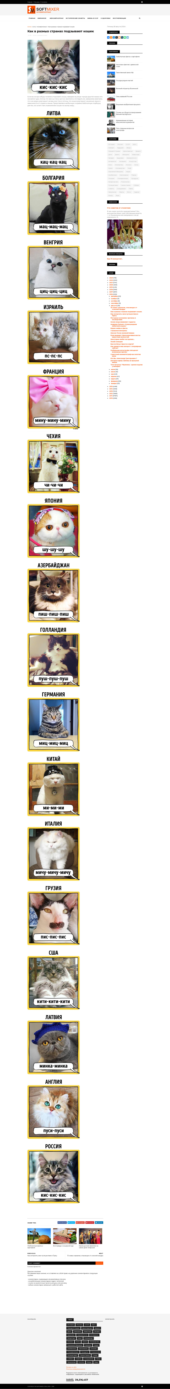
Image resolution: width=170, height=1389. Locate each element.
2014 (111, 389)
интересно (112, 161)
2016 (111, 294)
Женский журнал (56, 18)
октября (114, 301)
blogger (99, 1263)
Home (29, 26)
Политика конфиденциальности (75, 1369)
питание (111, 178)
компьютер (119, 165)
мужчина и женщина (116, 171)
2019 (111, 287)
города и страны (114, 151)
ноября (114, 299)
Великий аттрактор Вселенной (127, 88)
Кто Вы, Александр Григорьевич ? (124, 358)
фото (129, 192)
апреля (114, 376)
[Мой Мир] (114, 37)
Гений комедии (117, 342)
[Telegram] (127, 37)
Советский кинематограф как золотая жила (126, 355)
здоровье (120, 158)
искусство (133, 161)
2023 (111, 278)
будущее (120, 148)
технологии (112, 192)
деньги (138, 151)
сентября (115, 303)
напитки (88, 1345)
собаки (136, 185)
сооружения (121, 188)
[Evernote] (125, 37)
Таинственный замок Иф (124, 72)
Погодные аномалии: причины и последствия (123, 318)
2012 (111, 393)
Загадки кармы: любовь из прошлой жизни (125, 361)
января (114, 383)
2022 (111, 280)
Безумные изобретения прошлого (128, 104)
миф (129, 168)
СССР (128, 144)
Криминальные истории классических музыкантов (125, 121)
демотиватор (128, 151)
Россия (120, 144)
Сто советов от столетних (119, 208)
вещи (128, 148)
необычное (113, 175)
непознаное (124, 175)
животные (135, 154)
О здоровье (105, 18)
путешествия (113, 185)
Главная (29, 2)
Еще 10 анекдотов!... (115, 259)
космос (128, 165)
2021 (111, 282)
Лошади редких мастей (124, 80)
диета (117, 154)
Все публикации (119, 18)
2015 (111, 386)
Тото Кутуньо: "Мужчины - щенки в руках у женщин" (127, 365)
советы (111, 188)
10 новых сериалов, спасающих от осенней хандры (124, 308)
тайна (131, 188)
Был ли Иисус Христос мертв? (122, 344)
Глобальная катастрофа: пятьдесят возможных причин (124, 351)
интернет (122, 161)
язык (117, 195)
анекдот (111, 148)
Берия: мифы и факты (119, 328)
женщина (125, 154)
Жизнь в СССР (92, 18)
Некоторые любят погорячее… (123, 339)
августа (114, 305)
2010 (111, 398)
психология (125, 182)
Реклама (37, 2)
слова (95, 1355)
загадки (111, 158)
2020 (111, 285)
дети (110, 154)
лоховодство (120, 168)
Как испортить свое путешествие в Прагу (124, 315)
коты (34, 26)
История (111, 144)
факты (121, 192)
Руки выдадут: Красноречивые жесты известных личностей (125, 336)
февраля (114, 381)
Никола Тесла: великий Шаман (122, 333)
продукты (134, 178)
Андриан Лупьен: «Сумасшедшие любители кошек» (124, 325)
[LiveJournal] (122, 37)
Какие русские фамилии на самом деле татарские (88, 1247)
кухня (110, 168)
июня (113, 372)
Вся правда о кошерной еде (63, 1246)
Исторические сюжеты (75, 18)
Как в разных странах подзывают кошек (126, 312)
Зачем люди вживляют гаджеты (123, 322)
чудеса (136, 192)
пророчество (113, 182)
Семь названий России (124, 96)
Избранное (42, 18)
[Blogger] (119, 37)
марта (113, 379)
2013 (111, 391)
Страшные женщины (119, 331)
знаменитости (131, 158)
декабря (114, 296)
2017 (111, 292)
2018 (111, 289)
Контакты (44, 2)
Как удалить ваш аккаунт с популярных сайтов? (126, 347)
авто (134, 144)
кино (110, 165)
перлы (134, 175)
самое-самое (125, 185)
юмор (111, 195)
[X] (116, 37)
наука (128, 171)
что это (81, 1362)
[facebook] (142, 2)
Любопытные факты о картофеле (35, 1247)
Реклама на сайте (71, 1367)
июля (113, 369)
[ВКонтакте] (108, 37)
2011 (111, 396)
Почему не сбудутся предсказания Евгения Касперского (128, 113)
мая (112, 374)
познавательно (42, 26)
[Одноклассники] (111, 37)
